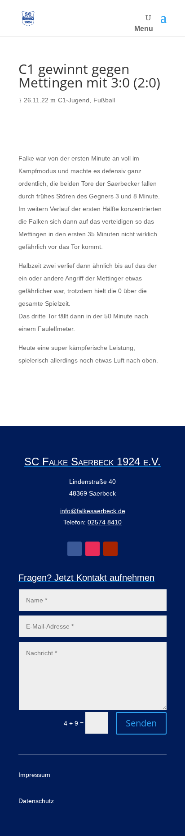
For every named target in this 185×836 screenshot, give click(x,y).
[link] (28, 18)
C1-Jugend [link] (73, 100)
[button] (163, 18)
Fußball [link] (104, 100)
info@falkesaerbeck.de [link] (92, 510)
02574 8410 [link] (105, 522)
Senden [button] (141, 723)
